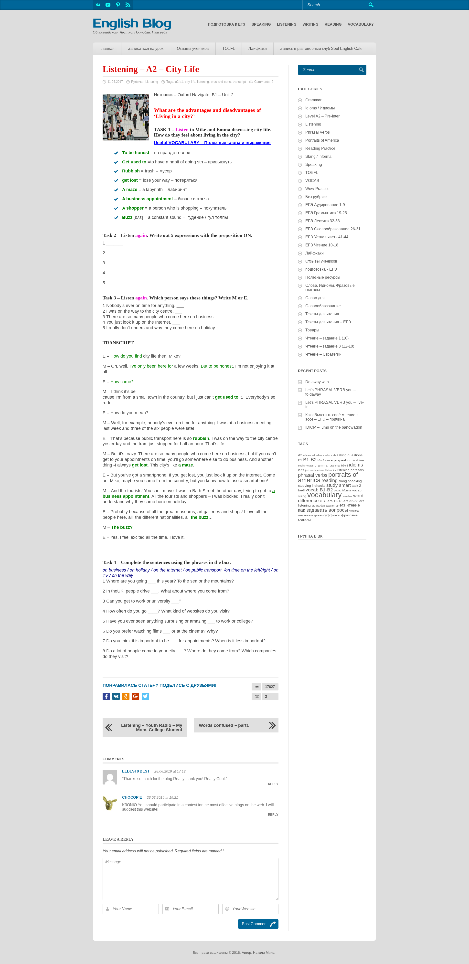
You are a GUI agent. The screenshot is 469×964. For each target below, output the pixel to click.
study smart (338, 485)
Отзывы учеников (193, 48)
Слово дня (315, 298)
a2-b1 (179, 82)
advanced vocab (326, 455)
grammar (322, 465)
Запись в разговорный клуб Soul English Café (321, 48)
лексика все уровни (310, 515)
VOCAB (312, 181)
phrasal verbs (312, 475)
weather (347, 496)
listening (203, 82)
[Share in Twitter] (145, 696)
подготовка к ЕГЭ (226, 24)
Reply (273, 784)
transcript (239, 82)
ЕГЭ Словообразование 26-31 (333, 229)
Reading (333, 24)
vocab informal (342, 490)
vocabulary (324, 495)
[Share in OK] (125, 696)
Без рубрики (316, 197)
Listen (182, 129)
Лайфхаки (257, 48)
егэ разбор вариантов (325, 505)
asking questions (349, 455)
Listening (287, 24)
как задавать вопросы (323, 510)
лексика (354, 510)
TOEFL (228, 48)
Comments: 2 (263, 82)
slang (343, 481)
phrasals (357, 470)
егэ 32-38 (350, 501)
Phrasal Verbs (317, 132)
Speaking (261, 24)
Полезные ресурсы (322, 277)
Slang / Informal (318, 156)
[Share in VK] (116, 696)
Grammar (313, 100)
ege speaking (341, 460)
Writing (311, 24)
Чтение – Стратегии (323, 354)
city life (190, 82)
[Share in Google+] (135, 696)
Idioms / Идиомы (320, 108)
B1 (300, 460)
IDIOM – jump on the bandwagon (333, 427)
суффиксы (331, 515)
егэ (323, 500)
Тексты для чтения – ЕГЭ (328, 322)
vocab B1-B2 (319, 489)
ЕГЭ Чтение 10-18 (321, 245)
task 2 (356, 485)
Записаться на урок (145, 48)
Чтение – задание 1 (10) (327, 338)
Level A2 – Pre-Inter (322, 116)
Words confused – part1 (224, 725)
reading (329, 480)
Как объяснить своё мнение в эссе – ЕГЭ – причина (332, 417)
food (355, 460)
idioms (356, 464)
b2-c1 (321, 460)
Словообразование (323, 306)
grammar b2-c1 (339, 465)
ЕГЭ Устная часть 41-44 (326, 237)
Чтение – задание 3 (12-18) (329, 346)
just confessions (314, 470)
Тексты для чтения (322, 314)
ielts (301, 470)
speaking (355, 481)
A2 (300, 455)
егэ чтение (350, 505)
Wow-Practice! (317, 189)
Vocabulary (361, 24)
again (141, 235)
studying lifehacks (311, 485)
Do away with (317, 382)
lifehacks (330, 470)
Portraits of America (322, 140)
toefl (301, 490)
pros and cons (221, 82)
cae (327, 460)
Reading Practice (320, 148)
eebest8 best (135, 771)
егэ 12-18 (335, 501)
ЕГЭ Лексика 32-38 (322, 221)
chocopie (132, 797)
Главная (107, 48)
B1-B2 (310, 459)
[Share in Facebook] (106, 696)
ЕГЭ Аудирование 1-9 (325, 205)
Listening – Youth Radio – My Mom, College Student (151, 727)
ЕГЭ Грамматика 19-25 (326, 213)
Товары (312, 330)
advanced (309, 455)
